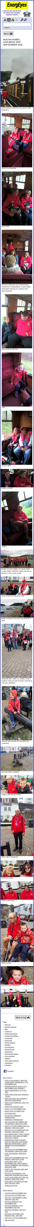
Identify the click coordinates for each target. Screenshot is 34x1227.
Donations (8, 1065)
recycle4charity (9, 1047)
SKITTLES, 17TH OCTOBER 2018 (16, 1218)
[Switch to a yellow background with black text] (12, 20)
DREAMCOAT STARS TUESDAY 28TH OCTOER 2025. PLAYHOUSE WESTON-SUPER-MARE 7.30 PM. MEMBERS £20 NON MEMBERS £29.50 (16, 1143)
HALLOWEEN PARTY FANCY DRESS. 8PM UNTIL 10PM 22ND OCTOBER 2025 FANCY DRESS (17, 1136)
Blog (6, 1029)
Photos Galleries (10, 1042)
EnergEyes (17, 4)
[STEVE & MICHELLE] (17, 899)
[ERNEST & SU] (17, 1006)
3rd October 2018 (10, 1113)
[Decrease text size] (25, 20)
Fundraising (8, 1038)
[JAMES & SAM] (17, 961)
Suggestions (9, 1052)
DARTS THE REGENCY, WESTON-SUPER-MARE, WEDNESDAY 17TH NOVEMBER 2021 (16, 1082)
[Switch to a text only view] (16, 20)
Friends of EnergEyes (11, 1036)
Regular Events (9, 1049)
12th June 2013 (9, 1220)
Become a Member (10, 1027)
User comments (9, 1056)
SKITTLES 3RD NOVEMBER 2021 (16, 1193)
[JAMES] (17, 545)
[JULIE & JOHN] (17, 464)
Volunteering (9, 1063)
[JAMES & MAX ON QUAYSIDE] (17, 793)
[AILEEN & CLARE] (17, 876)
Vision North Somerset (12, 1061)
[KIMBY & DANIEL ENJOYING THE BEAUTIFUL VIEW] (17, 617)
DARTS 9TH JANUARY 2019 (14, 1107)
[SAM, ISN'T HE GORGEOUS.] (17, 984)
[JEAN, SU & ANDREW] (17, 167)
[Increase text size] (22, 20)
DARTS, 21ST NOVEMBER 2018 (15, 1109)
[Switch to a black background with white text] (9, 20)
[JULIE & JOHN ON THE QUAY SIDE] (17, 594)
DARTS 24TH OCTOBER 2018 (14, 1111)
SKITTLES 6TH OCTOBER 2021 (15, 1195)
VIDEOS (7, 1058)
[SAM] (17, 406)
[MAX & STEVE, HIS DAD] (17, 348)
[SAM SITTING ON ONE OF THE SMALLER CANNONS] (17, 740)
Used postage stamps (11, 1054)
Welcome (8, 1025)
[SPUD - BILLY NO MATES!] (17, 855)
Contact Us (8, 1031)
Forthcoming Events (11, 1034)
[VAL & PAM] (17, 225)
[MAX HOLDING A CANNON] (17, 770)
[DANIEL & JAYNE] (17, 487)
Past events (8, 1040)
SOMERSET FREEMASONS (14, 1120)
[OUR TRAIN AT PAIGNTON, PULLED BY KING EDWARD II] (17, 106)
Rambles (7, 1045)
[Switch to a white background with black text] (5, 20)
